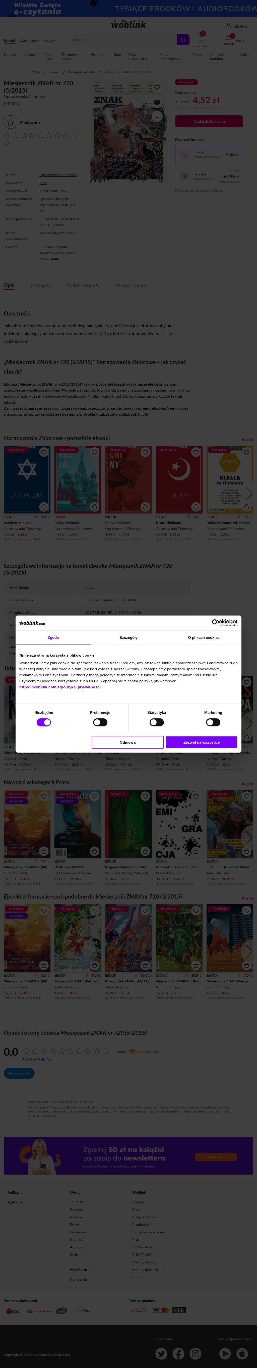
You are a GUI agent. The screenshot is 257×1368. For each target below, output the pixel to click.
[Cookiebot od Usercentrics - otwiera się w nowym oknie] (216, 623)
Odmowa (128, 742)
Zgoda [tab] (53, 637)
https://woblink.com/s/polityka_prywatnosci (60, 687)
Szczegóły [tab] (128, 637)
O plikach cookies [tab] (204, 637)
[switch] (100, 722)
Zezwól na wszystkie (201, 742)
